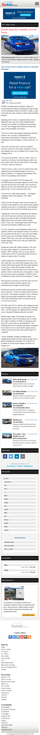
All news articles (8, 549)
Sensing (6, 530)
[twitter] (14, 637)
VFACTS (4, 695)
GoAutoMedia (5, 707)
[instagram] (26, 637)
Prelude (6, 523)
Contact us (4, 723)
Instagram (28, 466)
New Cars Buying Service (9, 667)
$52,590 (28, 567)
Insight (6, 502)
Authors (3, 720)
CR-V (5, 489)
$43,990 (28, 572)
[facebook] (10, 637)
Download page (28, 615)
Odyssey (6, 520)
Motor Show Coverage (8, 665)
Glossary (3, 699)
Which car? (4, 684)
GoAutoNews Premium (8, 709)
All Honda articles (9, 542)
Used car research (6, 690)
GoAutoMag (5, 714)
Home (3, 647)
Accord (6, 478)
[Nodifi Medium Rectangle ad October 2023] (20, 98)
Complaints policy (6, 729)
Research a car (5, 677)
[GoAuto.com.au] (8, 7)
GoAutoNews (5, 711)
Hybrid (6, 499)
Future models (5, 658)
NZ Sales (4, 697)
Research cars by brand (8, 681)
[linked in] (18, 637)
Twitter (19, 466)
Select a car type (6, 679)
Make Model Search (7, 663)
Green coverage (6, 688)
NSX (5, 516)
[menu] (37, 3)
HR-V (5, 495)
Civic (5, 485)
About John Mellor (7, 725)
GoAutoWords (5, 718)
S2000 (5, 526)
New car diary (5, 686)
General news (5, 693)
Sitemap (3, 669)
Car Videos (4, 654)
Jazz (5, 506)
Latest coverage (6, 649)
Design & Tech (5, 716)
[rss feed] (29, 637)
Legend (6, 509)
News (2, 660)
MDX (5, 513)
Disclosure (4, 727)
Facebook (11, 466)
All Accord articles (9, 545)
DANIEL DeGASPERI (15, 103)
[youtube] (22, 637)
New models (5, 656)
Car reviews (4, 651)
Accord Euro (7, 482)
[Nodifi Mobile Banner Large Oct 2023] (19, 19)
